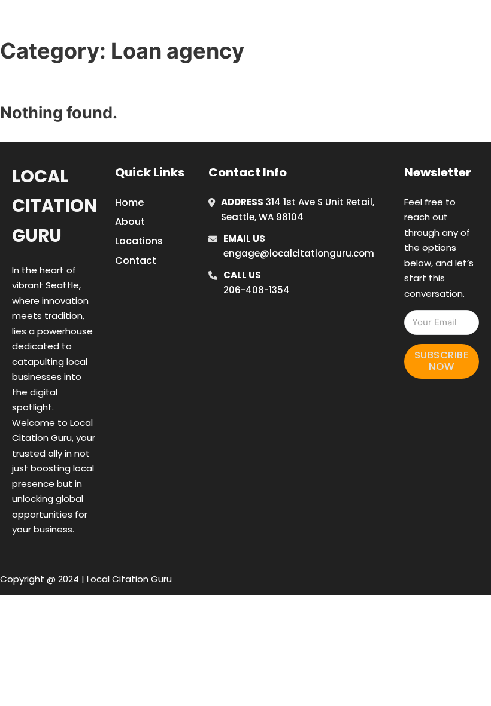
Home (347, 23)
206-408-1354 (256, 290)
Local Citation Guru (54, 206)
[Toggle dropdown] (482, 23)
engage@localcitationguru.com (298, 253)
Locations (401, 23)
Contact (135, 260)
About (130, 222)
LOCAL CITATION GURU (105, 23)
